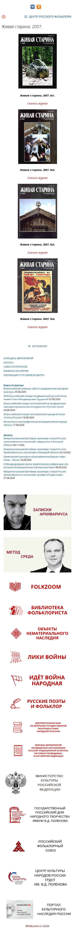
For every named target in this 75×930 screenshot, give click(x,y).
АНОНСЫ (8, 362)
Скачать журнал (37, 103)
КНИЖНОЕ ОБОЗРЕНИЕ (16, 370)
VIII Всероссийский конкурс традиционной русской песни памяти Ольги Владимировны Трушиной (35, 397)
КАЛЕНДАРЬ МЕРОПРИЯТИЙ (18, 358)
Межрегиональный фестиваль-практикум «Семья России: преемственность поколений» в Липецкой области (35, 451)
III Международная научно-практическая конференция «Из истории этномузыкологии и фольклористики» (36, 466)
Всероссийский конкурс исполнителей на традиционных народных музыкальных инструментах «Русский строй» (35, 405)
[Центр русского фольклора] (3, 16)
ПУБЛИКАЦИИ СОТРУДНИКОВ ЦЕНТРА (24, 375)
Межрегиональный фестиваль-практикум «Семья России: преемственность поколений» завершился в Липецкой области (35, 442)
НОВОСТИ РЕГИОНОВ (15, 366)
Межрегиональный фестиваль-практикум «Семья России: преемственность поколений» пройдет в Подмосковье (35, 473)
